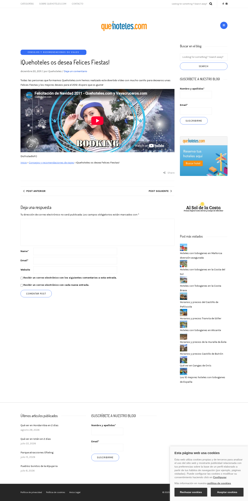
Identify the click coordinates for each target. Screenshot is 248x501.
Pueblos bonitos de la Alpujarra (39, 466)
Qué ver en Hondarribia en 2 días (39, 425)
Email (24, 260)
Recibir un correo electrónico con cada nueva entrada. (56, 284)
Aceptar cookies (227, 492)
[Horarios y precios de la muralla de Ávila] (183, 335)
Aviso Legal (74, 492)
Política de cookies (55, 492)
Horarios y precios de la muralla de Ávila (203, 342)
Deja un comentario (75, 71)
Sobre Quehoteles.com (52, 3)
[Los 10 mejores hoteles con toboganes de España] (183, 371)
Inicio (24, 162)
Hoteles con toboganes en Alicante (200, 330)
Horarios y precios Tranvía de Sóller (200, 318)
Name (25, 251)
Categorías (27, 3)
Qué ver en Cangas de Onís (195, 365)
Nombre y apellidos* (192, 88)
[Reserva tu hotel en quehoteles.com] (204, 155)
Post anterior (36, 191)
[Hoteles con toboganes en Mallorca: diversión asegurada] (183, 247)
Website (25, 269)
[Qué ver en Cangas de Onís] (183, 359)
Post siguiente (159, 191)
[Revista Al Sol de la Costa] (204, 207)
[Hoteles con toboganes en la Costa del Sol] (183, 263)
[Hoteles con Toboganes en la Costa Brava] (183, 279)
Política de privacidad (31, 492)
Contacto (77, 3)
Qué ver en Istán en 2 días (36, 438)
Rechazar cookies (191, 492)
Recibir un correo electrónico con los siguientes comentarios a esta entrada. (70, 277)
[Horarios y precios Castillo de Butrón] (183, 347)
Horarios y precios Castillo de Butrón (201, 353)
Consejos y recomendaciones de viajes (53, 52)
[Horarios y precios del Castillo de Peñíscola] (183, 296)
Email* (184, 105)
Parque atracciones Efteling (37, 452)
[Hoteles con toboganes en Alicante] (183, 324)
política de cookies (219, 483)
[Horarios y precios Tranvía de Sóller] (183, 312)
